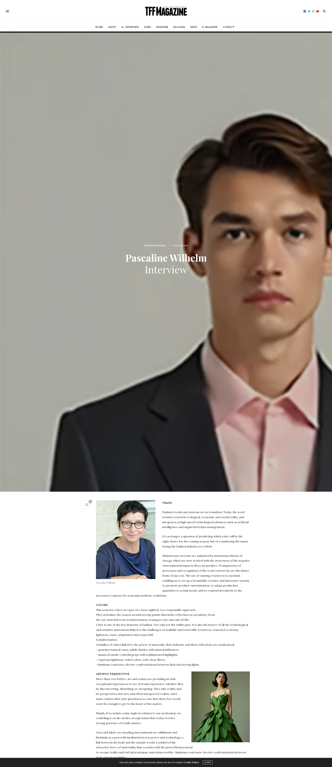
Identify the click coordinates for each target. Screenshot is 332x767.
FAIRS (147, 27)
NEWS (193, 27)
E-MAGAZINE (210, 27)
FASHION (148, 246)
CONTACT (228, 27)
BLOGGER (179, 27)
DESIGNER (162, 27)
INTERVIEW (132, 27)
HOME (99, 27)
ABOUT (112, 27)
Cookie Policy (191, 762)
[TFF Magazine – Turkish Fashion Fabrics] (166, 11)
